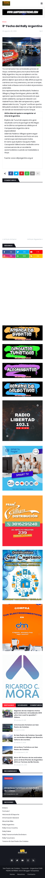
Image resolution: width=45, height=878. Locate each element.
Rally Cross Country (10, 828)
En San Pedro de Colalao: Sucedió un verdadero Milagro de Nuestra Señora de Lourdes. (28, 737)
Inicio (4, 22)
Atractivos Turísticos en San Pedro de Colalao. (26, 748)
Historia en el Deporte (10, 814)
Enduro (5, 808)
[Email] (32, 173)
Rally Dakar (6, 831)
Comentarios (36, 705)
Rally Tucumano (8, 838)
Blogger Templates (31, 871)
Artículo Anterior (10, 239)
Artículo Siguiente (34, 239)
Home (12, 874)
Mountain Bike (7, 821)
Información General (10, 818)
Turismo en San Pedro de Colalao (15, 841)
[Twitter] (16, 173)
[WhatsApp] (27, 173)
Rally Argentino (8, 824)
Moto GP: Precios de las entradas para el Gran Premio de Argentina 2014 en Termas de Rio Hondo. (28, 759)
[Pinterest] (21, 173)
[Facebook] (10, 173)
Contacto (31, 874)
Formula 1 (6, 811)
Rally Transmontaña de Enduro (14, 834)
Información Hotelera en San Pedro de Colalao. (26, 726)
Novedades (22, 705)
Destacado (9, 705)
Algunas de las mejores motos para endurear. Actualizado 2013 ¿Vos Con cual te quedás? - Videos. (28, 714)
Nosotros (21, 874)
